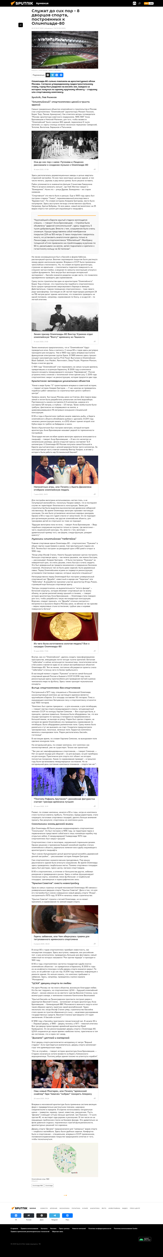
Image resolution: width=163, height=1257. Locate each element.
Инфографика (114, 1208)
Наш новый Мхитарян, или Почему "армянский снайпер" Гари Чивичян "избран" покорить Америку (63, 1092)
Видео (125, 1208)
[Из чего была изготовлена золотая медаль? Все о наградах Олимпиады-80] (65, 626)
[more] (94, 169)
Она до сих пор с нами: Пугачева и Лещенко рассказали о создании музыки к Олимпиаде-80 (61, 163)
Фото (104, 1208)
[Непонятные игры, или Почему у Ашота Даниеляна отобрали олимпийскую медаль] (65, 470)
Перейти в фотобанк (54, 70)
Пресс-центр (135, 1208)
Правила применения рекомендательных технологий (30, 1231)
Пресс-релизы (64, 1228)
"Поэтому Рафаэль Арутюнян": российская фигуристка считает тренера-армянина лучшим (64, 800)
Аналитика (94, 1208)
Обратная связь (57, 1231)
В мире (85, 1208)
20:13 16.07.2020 (38, 28)
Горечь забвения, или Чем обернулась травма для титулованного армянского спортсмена (61, 938)
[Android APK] (144, 1239)
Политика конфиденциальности (99, 1228)
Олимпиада (49, 1185)
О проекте (14, 1228)
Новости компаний (79, 1228)
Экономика (64, 1208)
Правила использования (29, 1228)
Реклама (53, 1228)
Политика (76, 1208)
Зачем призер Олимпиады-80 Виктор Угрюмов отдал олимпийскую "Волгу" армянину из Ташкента (63, 335)
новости (44, 1208)
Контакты (44, 1228)
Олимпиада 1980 (38, 1185)
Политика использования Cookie (125, 1228)
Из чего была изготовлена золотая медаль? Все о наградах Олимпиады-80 (61, 645)
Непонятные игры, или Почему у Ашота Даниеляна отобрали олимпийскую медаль (62, 488)
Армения (53, 1208)
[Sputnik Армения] (22, 6)
